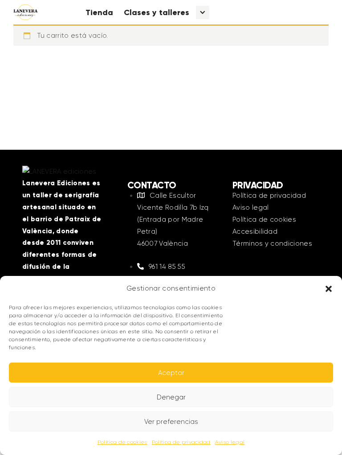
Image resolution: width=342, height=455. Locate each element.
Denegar (171, 397)
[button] (328, 288)
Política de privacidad (181, 442)
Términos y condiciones (272, 243)
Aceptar (171, 373)
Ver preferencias (171, 422)
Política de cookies (122, 442)
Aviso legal (230, 442)
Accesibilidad (254, 231)
